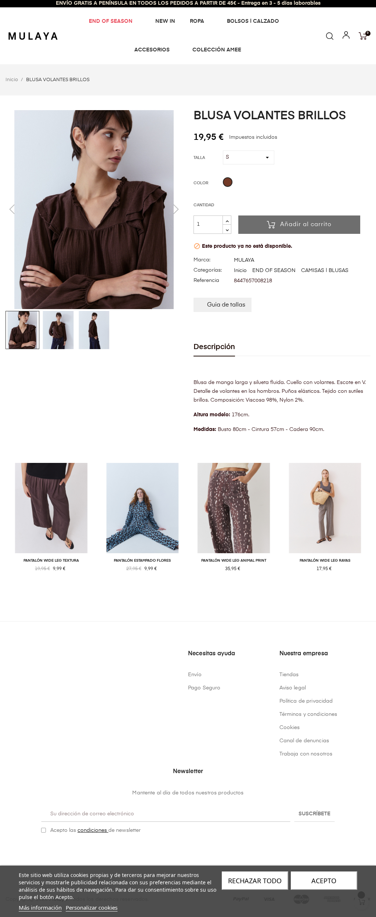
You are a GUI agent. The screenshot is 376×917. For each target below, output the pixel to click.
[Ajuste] (346, 36)
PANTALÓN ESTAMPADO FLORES (142, 560)
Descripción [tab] (214, 347)
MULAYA (244, 260)
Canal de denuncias (304, 740)
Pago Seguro (204, 688)
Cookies (289, 727)
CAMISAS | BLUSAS (324, 270)
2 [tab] (191, 593)
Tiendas (289, 674)
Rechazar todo (255, 880)
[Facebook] (182, 849)
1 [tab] (184, 593)
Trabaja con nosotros (306, 754)
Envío (195, 674)
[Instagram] (194, 849)
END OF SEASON (274, 270)
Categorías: (208, 270)
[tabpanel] (51, 525)
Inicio (240, 270)
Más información (40, 907)
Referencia (206, 280)
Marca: (202, 259)
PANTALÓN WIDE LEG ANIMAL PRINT (233, 560)
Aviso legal (292, 688)
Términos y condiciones (308, 714)
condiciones (92, 830)
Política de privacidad (306, 701)
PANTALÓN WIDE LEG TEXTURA (51, 560)
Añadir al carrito (306, 225)
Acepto (323, 880)
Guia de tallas (226, 305)
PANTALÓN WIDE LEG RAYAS (325, 560)
